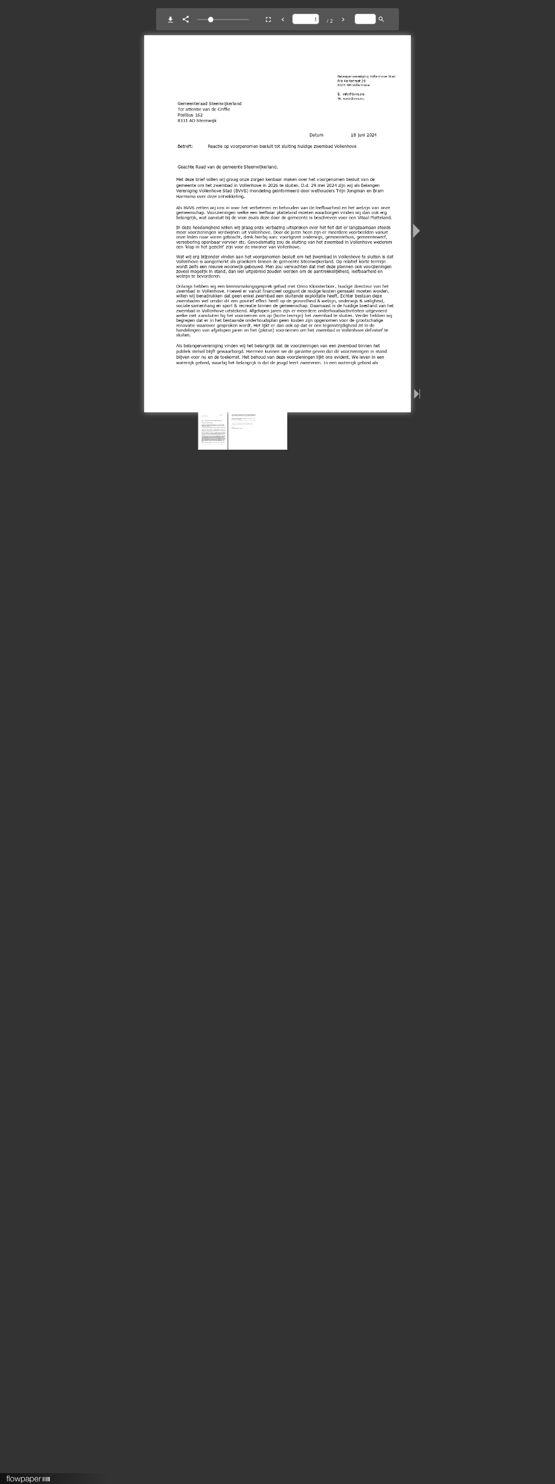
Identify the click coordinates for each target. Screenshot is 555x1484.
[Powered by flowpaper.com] (28, 1475)
